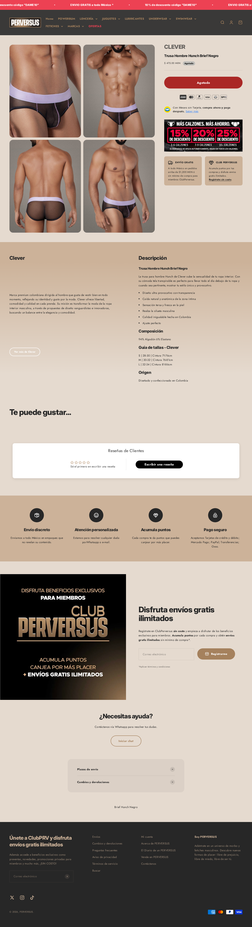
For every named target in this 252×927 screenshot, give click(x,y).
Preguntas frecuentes (105, 850)
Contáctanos (148, 864)
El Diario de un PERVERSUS (158, 850)
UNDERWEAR (158, 19)
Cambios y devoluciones (107, 843)
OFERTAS (95, 26)
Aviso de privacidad (104, 857)
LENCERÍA (86, 19)
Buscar (96, 871)
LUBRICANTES (134, 19)
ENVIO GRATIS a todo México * (72, 4)
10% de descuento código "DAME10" (151, 4)
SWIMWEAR (184, 19)
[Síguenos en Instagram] (22, 897)
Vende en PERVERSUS (154, 857)
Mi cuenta (147, 837)
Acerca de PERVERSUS (155, 843)
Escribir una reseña (159, 464)
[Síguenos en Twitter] (12, 897)
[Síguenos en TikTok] (32, 897)
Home (49, 19)
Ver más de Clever (24, 352)
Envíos (96, 837)
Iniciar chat (126, 741)
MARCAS (74, 26)
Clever (174, 46)
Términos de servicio (105, 864)
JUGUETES (109, 19)
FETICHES (52, 26)
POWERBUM (66, 19)
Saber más (192, 111)
